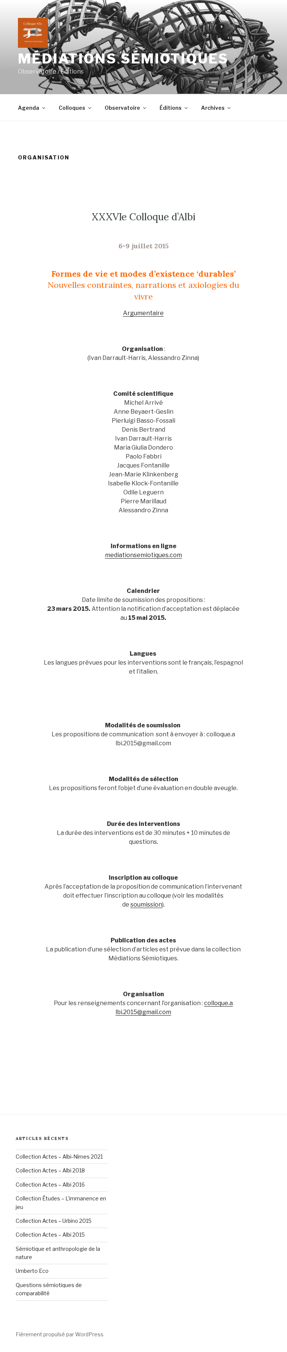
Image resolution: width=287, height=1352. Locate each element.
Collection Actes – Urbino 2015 (54, 1221)
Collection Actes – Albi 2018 (50, 1170)
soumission (146, 904)
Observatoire (122, 108)
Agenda (28, 108)
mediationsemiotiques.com (143, 555)
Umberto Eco (32, 1271)
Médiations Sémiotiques (123, 58)
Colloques (72, 108)
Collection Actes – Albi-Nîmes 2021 (59, 1156)
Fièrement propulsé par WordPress (60, 1334)
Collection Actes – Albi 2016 (50, 1184)
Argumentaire (143, 313)
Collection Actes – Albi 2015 (50, 1234)
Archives (213, 108)
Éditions (171, 108)
